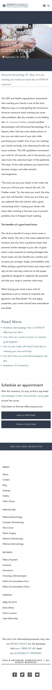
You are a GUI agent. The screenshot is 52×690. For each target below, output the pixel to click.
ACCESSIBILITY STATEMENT (27, 653)
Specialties (9, 510)
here (17, 648)
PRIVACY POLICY (18, 643)
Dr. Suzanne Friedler (16, 122)
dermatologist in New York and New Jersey (22, 395)
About (6, 467)
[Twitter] (22, 675)
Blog (32, 74)
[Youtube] (37, 675)
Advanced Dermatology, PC (14, 74)
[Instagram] (30, 675)
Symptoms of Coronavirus (16, 365)
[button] (48, 6)
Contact (8, 595)
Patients (7, 552)
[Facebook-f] (15, 675)
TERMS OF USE (28, 648)
